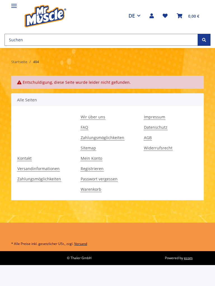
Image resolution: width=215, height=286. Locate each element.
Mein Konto (91, 158)
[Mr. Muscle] (44, 16)
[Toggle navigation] (14, 3)
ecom (188, 258)
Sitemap (88, 148)
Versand (80, 243)
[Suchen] (204, 40)
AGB (148, 137)
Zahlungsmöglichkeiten (102, 137)
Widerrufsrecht (158, 148)
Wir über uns (93, 117)
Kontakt (24, 158)
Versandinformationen (38, 168)
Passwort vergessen (99, 179)
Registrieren (92, 168)
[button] (151, 16)
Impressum (154, 117)
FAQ (84, 127)
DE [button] (131, 15)
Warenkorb (91, 189)
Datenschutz (155, 127)
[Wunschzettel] (165, 16)
